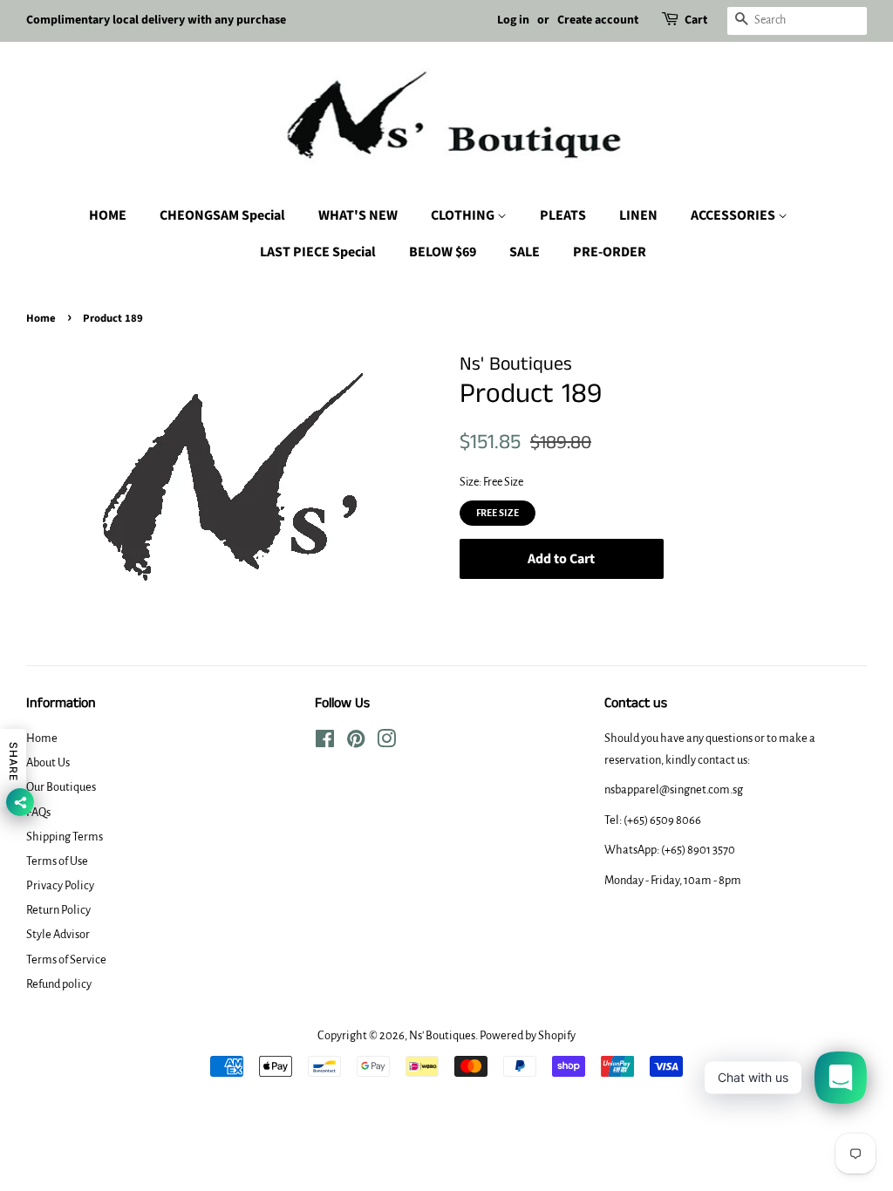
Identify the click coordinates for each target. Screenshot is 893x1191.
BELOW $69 (442, 252)
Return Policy (58, 909)
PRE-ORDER (609, 252)
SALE (524, 252)
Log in (513, 20)
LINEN (638, 215)
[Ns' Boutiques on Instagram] (386, 742)
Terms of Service (66, 959)
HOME (107, 215)
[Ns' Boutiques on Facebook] (325, 742)
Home (41, 318)
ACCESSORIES (734, 215)
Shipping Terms (64, 836)
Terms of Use (57, 861)
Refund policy (59, 983)
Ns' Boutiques (442, 1035)
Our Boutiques (61, 786)
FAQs (38, 812)
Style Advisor (58, 934)
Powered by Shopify (528, 1035)
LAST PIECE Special (318, 252)
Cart (696, 20)
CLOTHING (464, 215)
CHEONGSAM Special (222, 215)
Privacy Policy (60, 885)
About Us (48, 762)
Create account (597, 20)
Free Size (497, 509)
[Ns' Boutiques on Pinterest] (355, 742)
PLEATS (563, 215)
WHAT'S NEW (358, 215)
